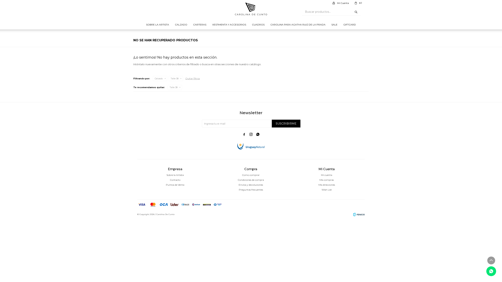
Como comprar (251, 175)
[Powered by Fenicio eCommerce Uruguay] (359, 214)
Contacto (175, 179)
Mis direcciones (326, 184)
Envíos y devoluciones (251, 184)
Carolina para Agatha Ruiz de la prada (298, 24)
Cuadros (258, 24)
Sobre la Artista (157, 24)
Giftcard (349, 24)
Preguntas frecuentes (251, 189)
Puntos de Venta (175, 184)
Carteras (199, 24)
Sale (334, 24)
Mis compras (326, 179)
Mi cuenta (326, 175)
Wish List (327, 189)
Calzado (181, 24)
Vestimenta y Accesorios (229, 24)
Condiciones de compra (251, 179)
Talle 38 (174, 78)
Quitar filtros (192, 78)
